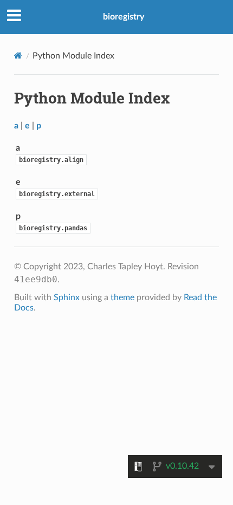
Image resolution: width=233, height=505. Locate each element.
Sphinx (67, 297)
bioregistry (123, 16)
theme (122, 297)
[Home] (18, 55)
